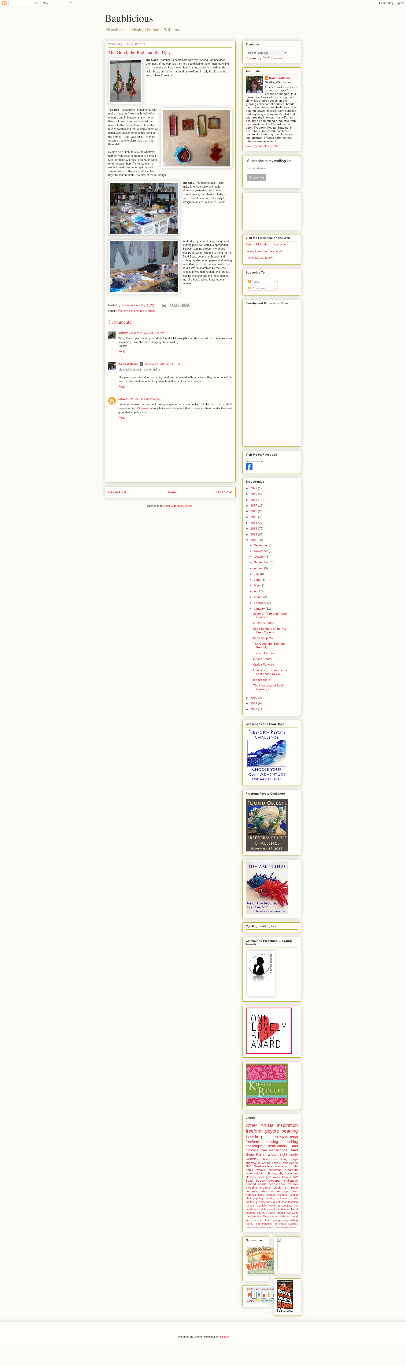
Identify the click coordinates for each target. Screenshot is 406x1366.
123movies (142, 408)
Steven (122, 398)
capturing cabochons (259, 1202)
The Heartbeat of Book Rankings (268, 687)
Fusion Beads (288, 1162)
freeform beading (128, 310)
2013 (254, 528)
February (260, 603)
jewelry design (255, 1173)
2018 (254, 499)
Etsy (275, 1162)
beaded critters (255, 1212)
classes (251, 1177)
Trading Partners (264, 653)
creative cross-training (272, 1159)
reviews (270, 1227)
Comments (258, 288)
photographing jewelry (260, 1198)
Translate (277, 58)
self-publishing (286, 1137)
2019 (254, 494)
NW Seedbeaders (259, 1166)
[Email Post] (163, 305)
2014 (254, 522)
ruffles (249, 1223)
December (261, 545)
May (257, 585)
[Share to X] (179, 305)
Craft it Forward (263, 664)
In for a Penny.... (264, 659)
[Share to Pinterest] (187, 305)
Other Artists (259, 1125)
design (293, 1159)
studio (151, 310)
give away (273, 1177)
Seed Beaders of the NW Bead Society (269, 630)
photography (274, 1173)
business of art (260, 1220)
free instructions (274, 1150)
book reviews (288, 1184)
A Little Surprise (263, 623)
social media (276, 1212)
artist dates (261, 1209)
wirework (292, 1212)
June (257, 579)
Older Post (224, 492)
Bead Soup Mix (263, 638)
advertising (280, 1224)
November (261, 551)
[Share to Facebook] (183, 305)
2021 (254, 488)
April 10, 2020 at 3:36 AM (144, 398)
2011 (254, 540)
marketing (281, 1166)
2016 (254, 511)
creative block (270, 1187)
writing (266, 1162)
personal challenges (283, 1180)
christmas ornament (283, 1169)
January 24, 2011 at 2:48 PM (146, 332)
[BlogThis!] (175, 305)
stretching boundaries (285, 1227)
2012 (254, 534)
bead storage (267, 1194)
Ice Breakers (261, 679)
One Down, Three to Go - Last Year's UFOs (270, 672)
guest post (280, 1202)
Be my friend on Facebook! (264, 251)
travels (286, 1177)
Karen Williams (128, 364)
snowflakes (253, 1162)
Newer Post (117, 492)
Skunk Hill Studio (254, 461)
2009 (254, 703)
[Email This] (171, 305)
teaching (291, 1142)
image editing (289, 1220)
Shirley (123, 332)
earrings (282, 1191)
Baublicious (129, 18)
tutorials (261, 1205)
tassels (250, 1205)
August (259, 568)
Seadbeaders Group (258, 1216)
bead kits (274, 1209)
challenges (254, 1146)
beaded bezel (289, 1209)
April (257, 591)
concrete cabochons (260, 1191)
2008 (254, 709)
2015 (254, 517)
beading (254, 1136)
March (258, 597)
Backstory (291, 1173)
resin (143, 310)
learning (293, 1202)
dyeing (276, 1220)
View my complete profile (262, 146)
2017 (254, 505)
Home (171, 492)
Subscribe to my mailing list (269, 161)
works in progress (281, 1205)
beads (273, 1184)
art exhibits (278, 1216)
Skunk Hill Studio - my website (266, 244)
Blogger (224, 1336)
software (282, 1198)
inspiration (287, 1125)
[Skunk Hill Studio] (249, 468)
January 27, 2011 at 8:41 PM (162, 364)
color (261, 1177)
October (260, 556)
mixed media (258, 1227)
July (257, 574)
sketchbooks (264, 1223)
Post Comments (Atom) (178, 505)
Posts (255, 281)
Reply (121, 351)
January (260, 608)
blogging (251, 1187)
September (262, 562)
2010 (254, 697)
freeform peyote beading (272, 1131)
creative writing (288, 1194)
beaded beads (256, 1184)
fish (286, 1187)
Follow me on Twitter (259, 258)
